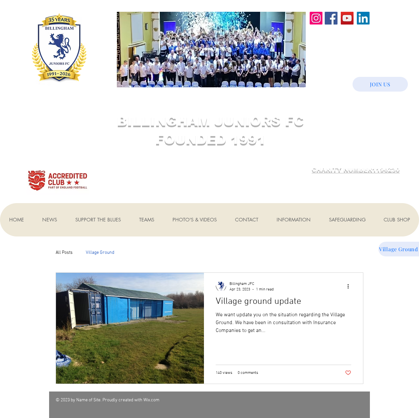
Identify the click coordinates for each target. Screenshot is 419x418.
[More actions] (350, 286)
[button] (49, 219)
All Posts (64, 252)
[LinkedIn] (363, 18)
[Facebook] (331, 18)
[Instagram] (316, 18)
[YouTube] (347, 18)
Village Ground (100, 252)
